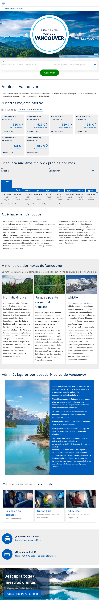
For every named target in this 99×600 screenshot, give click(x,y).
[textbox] (24, 64)
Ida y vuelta (7, 110)
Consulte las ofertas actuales (22, 593)
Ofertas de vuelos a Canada (13, 8)
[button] (49, 73)
